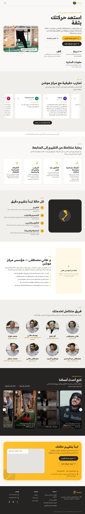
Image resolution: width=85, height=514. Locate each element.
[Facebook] (17, 501)
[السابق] (80, 409)
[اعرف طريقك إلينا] (26, 461)
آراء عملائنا (35, 497)
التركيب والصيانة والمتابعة (50, 502)
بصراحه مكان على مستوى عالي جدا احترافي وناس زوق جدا (33, 105)
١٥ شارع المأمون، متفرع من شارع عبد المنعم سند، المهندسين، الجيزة (70, 497)
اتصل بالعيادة (51, 38)
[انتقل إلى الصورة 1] (22, 53)
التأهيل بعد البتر (53, 500)
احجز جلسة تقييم (71, 38)
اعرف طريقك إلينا (71, 44)
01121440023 (72, 471)
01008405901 (61, 471)
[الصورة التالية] (6, 39)
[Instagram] (13, 501)
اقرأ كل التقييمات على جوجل (42, 122)
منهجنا (36, 495)
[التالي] (4, 409)
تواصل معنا (35, 500)
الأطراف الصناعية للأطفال (50, 505)
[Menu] (5, 3)
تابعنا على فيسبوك (24, 386)
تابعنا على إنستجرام (10, 386)
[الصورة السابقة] (35, 39)
